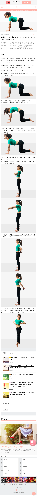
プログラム (25, 462)
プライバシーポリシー (30, 484)
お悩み (24, 473)
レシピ (5, 462)
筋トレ (12, 10)
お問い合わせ (19, 487)
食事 (24, 459)
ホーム (5, 459)
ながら (5, 473)
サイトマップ (4, 484)
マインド (25, 470)
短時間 (5, 466)
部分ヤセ (25, 466)
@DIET (18, 6)
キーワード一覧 (13, 484)
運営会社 (21, 484)
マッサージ (6, 470)
